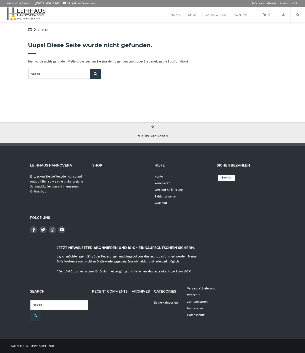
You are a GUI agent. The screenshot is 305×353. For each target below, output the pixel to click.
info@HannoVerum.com (81, 3)
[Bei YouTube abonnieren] (61, 229)
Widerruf (161, 203)
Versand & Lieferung (169, 190)
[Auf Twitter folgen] (43, 229)
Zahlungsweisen (166, 196)
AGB (294, 3)
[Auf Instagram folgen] (52, 229)
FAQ (254, 3)
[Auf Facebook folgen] (33, 229)
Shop (193, 15)
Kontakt (285, 3)
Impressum (195, 308)
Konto (159, 176)
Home (176, 15)
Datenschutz (196, 315)
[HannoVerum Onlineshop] (30, 29)
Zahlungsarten (197, 301)
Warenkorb (162, 183)
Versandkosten (268, 3)
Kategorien (215, 15)
